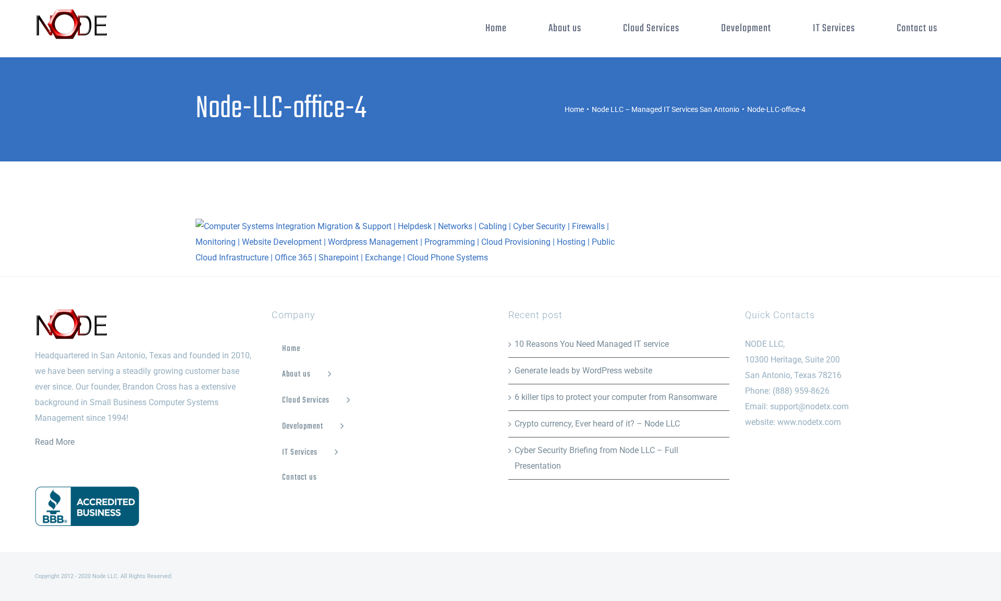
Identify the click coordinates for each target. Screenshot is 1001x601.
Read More (55, 442)
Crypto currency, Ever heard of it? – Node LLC (597, 424)
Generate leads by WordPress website (583, 370)
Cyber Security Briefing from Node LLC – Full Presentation (596, 458)
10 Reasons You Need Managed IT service (592, 344)
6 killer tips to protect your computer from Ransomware (616, 397)
